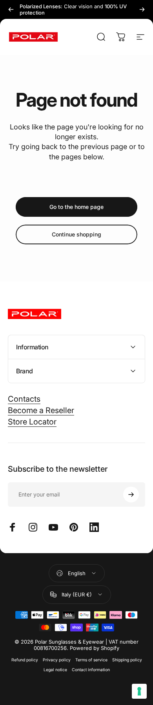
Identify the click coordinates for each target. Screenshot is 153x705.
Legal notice (55, 669)
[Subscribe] (131, 494)
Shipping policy (127, 660)
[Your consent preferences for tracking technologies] (139, 691)
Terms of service (91, 660)
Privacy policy (57, 660)
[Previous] (11, 9)
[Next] (142, 9)
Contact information (91, 669)
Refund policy (24, 660)
